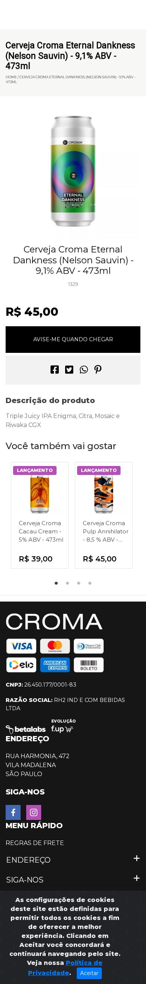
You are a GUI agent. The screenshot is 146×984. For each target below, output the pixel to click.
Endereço (28, 860)
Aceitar (89, 973)
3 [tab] (78, 583)
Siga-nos (24, 879)
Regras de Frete (35, 843)
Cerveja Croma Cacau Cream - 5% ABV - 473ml (41, 531)
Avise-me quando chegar (73, 339)
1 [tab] (56, 583)
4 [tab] (90, 583)
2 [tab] (67, 583)
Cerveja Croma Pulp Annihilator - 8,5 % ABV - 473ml (105, 532)
